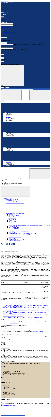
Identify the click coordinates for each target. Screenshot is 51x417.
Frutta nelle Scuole (12, 221)
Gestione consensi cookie (8, 393)
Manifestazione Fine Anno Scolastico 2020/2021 (18, 231)
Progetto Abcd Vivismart (13, 215)
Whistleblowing (6, 392)
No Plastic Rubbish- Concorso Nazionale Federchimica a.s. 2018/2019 (23, 233)
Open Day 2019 (11, 232)
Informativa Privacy (7, 387)
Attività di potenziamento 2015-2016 (16, 239)
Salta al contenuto (4, 1)
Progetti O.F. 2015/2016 (13, 227)
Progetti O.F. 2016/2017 (13, 228)
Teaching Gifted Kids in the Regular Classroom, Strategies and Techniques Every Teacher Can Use (29, 225)
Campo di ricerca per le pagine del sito (9, 178)
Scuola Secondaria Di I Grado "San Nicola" (15, 203)
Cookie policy (6, 385)
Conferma (7, 87)
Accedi (2, 17)
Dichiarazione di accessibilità (9, 389)
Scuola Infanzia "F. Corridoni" (12, 199)
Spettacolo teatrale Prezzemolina (15, 240)
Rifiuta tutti (11, 325)
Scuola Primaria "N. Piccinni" (12, 201)
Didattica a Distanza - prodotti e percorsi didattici (18, 216)
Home (4, 179)
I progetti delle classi (7, 182)
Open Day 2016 (11, 238)
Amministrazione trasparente (9, 394)
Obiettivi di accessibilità (8, 391)
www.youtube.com (5, 339)
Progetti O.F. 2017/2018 (13, 229)
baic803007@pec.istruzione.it (17, 374)
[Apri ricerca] (39, 95)
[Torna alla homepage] (25, 89)
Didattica (5, 180)
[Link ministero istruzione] (6, 2)
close (2, 100)
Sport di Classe (11, 224)
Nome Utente (16, 23)
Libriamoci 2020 (11, 214)
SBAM (10, 222)
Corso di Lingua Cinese (13, 226)
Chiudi (2, 54)
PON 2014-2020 (12, 218)
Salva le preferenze (11, 361)
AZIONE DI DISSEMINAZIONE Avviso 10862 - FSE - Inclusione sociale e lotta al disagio (22, 317)
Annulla (2, 87)
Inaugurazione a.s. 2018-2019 (14, 235)
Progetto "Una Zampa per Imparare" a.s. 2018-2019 (19, 234)
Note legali (5, 386)
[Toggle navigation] (11, 95)
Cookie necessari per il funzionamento (9, 334)
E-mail (14, 44)
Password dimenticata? (5, 27)
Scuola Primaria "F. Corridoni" (12, 200)
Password (15, 25)
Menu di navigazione (25, 195)
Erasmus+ (10, 220)
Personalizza (3, 325)
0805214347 (7, 372)
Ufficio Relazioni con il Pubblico (10, 388)
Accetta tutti (21, 325)
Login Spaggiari (35, 46)
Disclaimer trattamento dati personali (8, 405)
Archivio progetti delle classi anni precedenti (12, 183)
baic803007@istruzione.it (16, 373)
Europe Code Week (12, 219)
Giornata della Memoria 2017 (14, 237)
